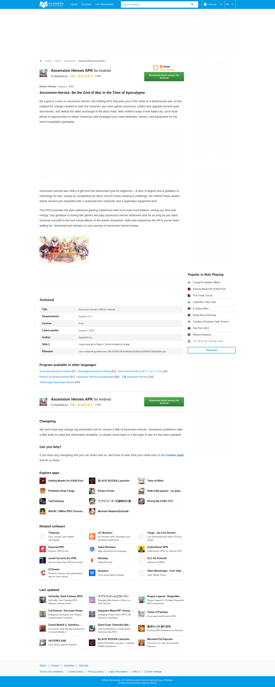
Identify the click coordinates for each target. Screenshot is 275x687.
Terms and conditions (51, 671)
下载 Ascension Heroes (134, 377)
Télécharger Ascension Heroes (56, 382)
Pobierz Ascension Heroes (54, 377)
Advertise (69, 665)
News (74, 4)
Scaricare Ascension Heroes (55, 371)
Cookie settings (153, 671)
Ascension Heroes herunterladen (95, 377)
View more (211, 350)
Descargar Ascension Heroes (94, 371)
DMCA (136, 671)
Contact (55, 665)
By (59, 76)
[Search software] (192, 4)
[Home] (40, 61)
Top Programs (104, 4)
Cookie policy (75, 671)
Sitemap (83, 665)
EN (227, 4)
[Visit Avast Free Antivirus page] (164, 68)
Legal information (118, 671)
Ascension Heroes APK (81, 70)
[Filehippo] (51, 4)
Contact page (175, 455)
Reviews (86, 4)
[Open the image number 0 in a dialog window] (64, 250)
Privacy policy (96, 671)
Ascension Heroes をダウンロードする (140, 371)
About (42, 665)
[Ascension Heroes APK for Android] (43, 73)
